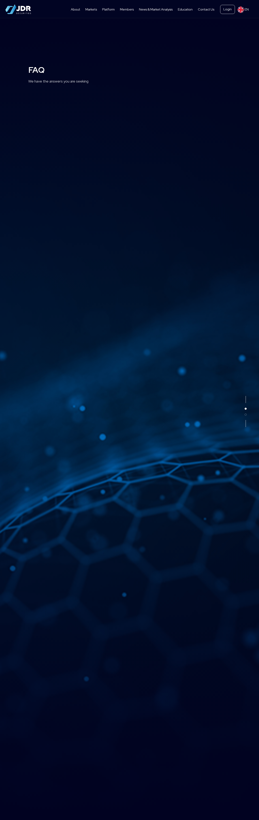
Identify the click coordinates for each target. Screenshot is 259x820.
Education (185, 9)
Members (127, 9)
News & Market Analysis (156, 9)
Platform (108, 9)
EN (246, 9)
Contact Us (206, 9)
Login (227, 9)
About (75, 9)
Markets (91, 9)
